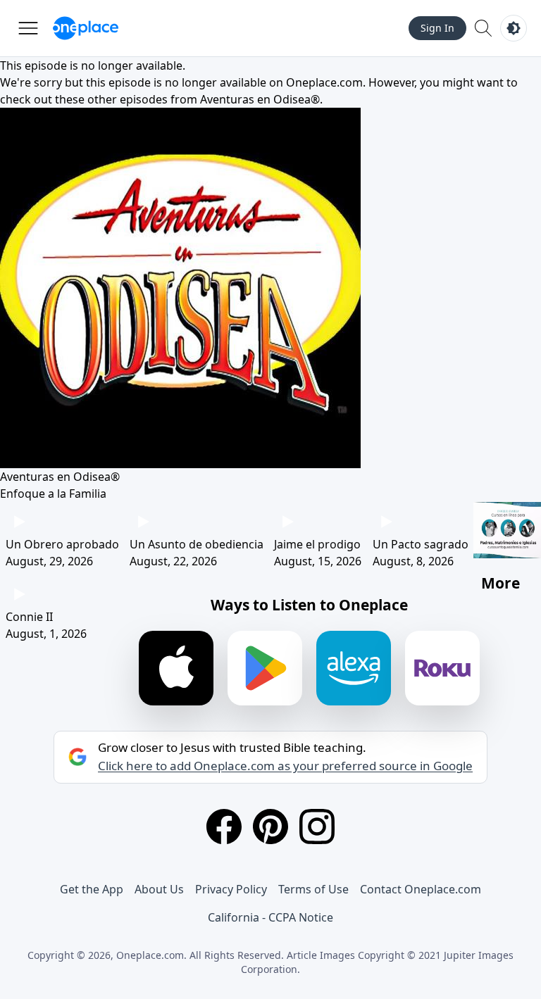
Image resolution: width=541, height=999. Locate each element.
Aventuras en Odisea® (260, 99)
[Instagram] (317, 826)
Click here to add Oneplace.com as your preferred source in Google (285, 766)
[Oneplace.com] (85, 28)
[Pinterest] (270, 826)
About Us (159, 889)
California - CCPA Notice (270, 917)
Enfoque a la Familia (53, 493)
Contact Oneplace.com (420, 889)
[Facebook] (224, 826)
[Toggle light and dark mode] (513, 28)
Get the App (91, 889)
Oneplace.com (324, 82)
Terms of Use (313, 889)
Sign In (437, 27)
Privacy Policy (231, 889)
